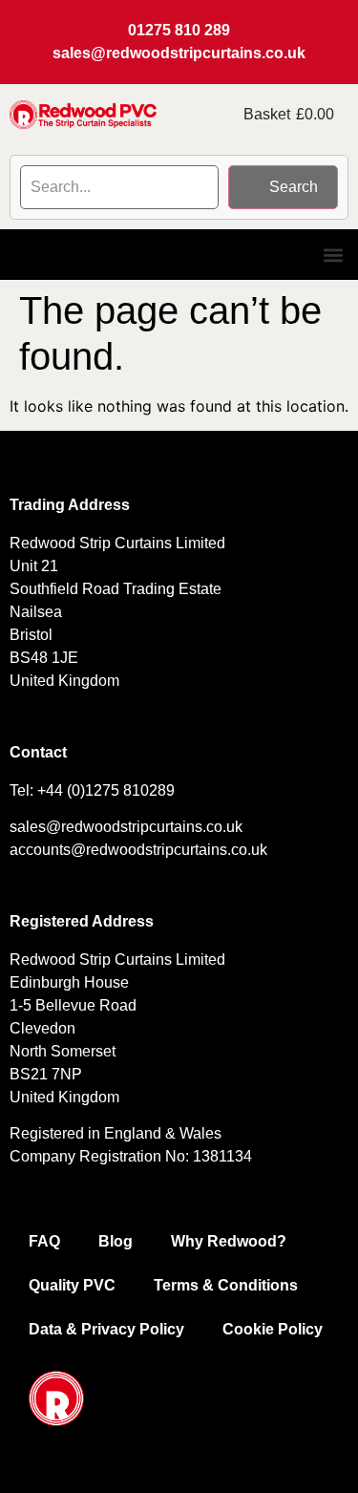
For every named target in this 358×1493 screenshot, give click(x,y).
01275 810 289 (179, 30)
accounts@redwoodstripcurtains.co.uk (138, 850)
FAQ (44, 1241)
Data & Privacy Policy (106, 1329)
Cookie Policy (272, 1329)
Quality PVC (72, 1285)
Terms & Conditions (226, 1285)
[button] (332, 254)
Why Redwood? (228, 1241)
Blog (115, 1241)
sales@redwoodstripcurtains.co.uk (179, 53)
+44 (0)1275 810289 (106, 790)
